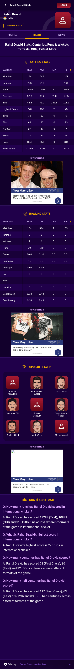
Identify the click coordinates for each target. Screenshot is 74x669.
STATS (37, 35)
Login (63, 5)
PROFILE (12, 35)
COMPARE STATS (14, 25)
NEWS (61, 35)
